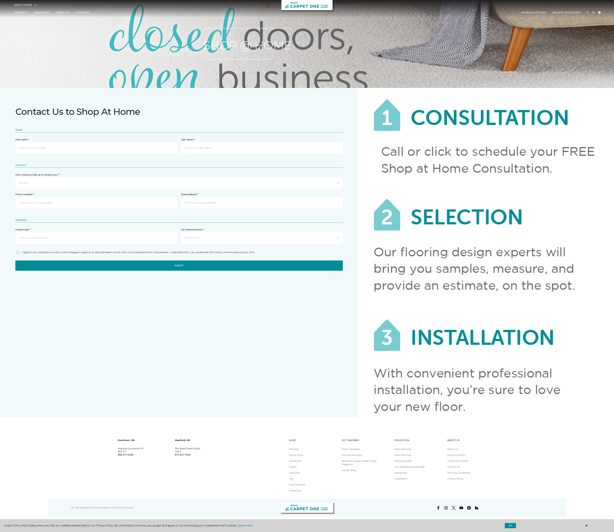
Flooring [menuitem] (294, 449)
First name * (22, 139)
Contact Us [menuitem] (453, 466)
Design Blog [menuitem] (349, 470)
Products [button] (21, 12)
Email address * (189, 194)
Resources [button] (42, 12)
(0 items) (599, 12)
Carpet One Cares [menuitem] (457, 461)
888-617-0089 (125, 454)
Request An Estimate (566, 12)
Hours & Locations (533, 12)
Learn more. (245, 525)
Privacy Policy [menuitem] (455, 478)
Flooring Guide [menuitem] (402, 461)
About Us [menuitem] (452, 449)
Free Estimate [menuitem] (297, 484)
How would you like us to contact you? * (37, 175)
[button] (587, 12)
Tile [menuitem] (291, 478)
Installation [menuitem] (401, 478)
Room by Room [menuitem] (456, 455)
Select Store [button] (23, 5)
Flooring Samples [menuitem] (352, 455)
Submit (179, 265)
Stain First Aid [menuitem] (402, 455)
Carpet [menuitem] (293, 466)
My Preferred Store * (192, 230)
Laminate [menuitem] (294, 472)
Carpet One (210, 28)
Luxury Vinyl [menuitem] (296, 455)
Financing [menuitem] (294, 490)
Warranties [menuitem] (400, 472)
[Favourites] (593, 12)
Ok (510, 525)
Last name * (187, 139)
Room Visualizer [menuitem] (351, 449)
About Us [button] (62, 12)
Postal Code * (22, 230)
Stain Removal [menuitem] (402, 449)
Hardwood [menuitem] (295, 461)
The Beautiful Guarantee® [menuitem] (409, 466)
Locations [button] (82, 12)
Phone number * (24, 194)
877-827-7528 (182, 454)
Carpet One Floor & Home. (95, 507)
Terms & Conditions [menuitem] (458, 472)
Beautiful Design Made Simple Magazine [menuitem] (359, 463)
